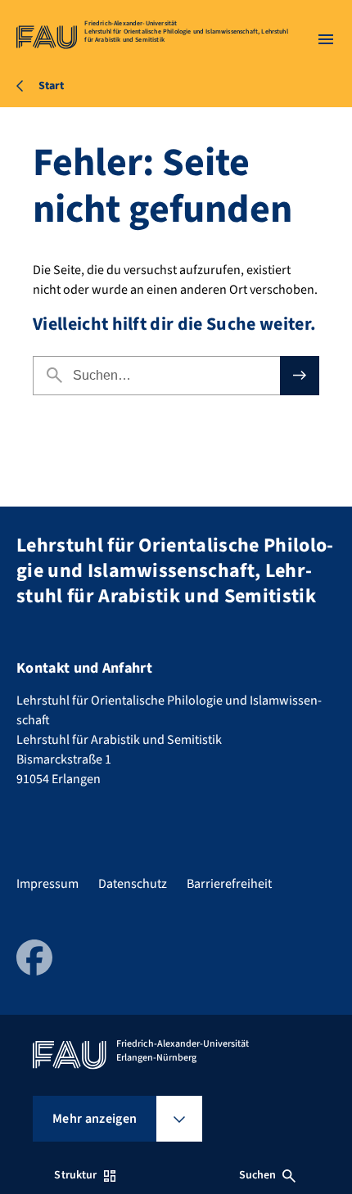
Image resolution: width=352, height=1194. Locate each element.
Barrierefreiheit (229, 884)
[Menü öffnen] (326, 39)
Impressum (47, 884)
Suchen (258, 1175)
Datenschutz (132, 884)
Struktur (75, 1175)
